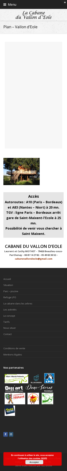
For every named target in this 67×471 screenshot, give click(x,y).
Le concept (9, 315)
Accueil (7, 279)
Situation (8, 285)
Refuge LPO (9, 297)
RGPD (44, 458)
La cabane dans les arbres (17, 303)
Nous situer (9, 327)
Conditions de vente (14, 348)
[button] (33, 4)
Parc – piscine (10, 291)
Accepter (34, 462)
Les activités (10, 309)
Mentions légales (12, 354)
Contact (7, 334)
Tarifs (6, 321)
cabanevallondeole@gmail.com (33, 258)
